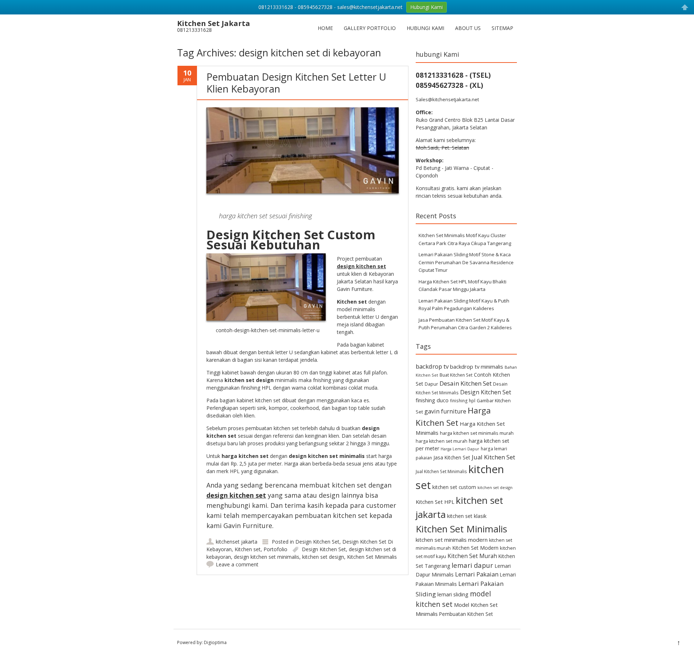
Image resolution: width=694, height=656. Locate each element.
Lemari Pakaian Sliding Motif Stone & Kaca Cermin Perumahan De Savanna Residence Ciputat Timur (466, 262)
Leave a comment (237, 564)
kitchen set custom (454, 487)
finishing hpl (462, 400)
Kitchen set (248, 549)
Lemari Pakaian (476, 574)
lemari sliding (452, 594)
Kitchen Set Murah (472, 556)
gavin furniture (445, 411)
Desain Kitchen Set (466, 383)
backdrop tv (432, 366)
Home (325, 28)
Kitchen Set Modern (475, 547)
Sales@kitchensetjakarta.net (447, 99)
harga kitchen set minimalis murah (477, 433)
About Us (468, 28)
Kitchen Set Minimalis (372, 556)
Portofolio (275, 549)
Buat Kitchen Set (456, 375)
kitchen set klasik (467, 516)
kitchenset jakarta (236, 541)
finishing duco (432, 400)
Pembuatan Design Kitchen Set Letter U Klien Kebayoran (296, 82)
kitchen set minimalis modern (452, 539)
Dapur (431, 384)
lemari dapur (472, 565)
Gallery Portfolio (370, 28)
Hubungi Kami (425, 28)
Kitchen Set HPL (435, 501)
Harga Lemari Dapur (460, 448)
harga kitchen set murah (441, 441)
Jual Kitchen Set (493, 457)
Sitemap (502, 28)
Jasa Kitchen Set (451, 457)
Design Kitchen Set (317, 541)
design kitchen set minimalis (266, 556)
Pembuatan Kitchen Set (466, 613)
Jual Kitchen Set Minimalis (441, 471)
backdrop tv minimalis (476, 366)
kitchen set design (323, 556)
